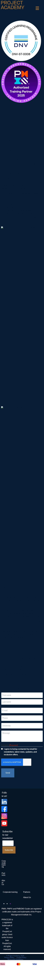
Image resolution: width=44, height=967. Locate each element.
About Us (3, 882)
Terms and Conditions (15, 959)
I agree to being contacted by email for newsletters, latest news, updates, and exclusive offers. (20, 752)
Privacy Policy (9, 957)
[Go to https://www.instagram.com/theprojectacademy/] (4, 816)
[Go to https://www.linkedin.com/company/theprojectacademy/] (4, 802)
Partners (3, 874)
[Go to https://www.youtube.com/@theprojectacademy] (4, 823)
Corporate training (4, 864)
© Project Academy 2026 (15, 956)
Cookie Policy (21, 957)
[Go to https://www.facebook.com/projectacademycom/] (4, 809)
